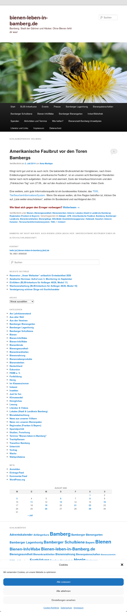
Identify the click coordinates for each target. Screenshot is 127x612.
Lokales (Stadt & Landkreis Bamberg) (93, 212)
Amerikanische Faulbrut (83, 215)
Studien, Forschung (20, 432)
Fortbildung (16, 376)
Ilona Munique (46, 163)
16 (105, 501)
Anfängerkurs (41, 534)
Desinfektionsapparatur (73, 218)
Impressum (79, 607)
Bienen (30, 212)
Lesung (13, 404)
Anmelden (15, 469)
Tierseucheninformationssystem (34, 221)
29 (90, 508)
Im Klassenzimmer (19, 383)
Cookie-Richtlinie (51, 607)
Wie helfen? (57, 120)
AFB (69, 215)
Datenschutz (66, 607)
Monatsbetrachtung (19, 414)
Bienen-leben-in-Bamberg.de (68, 549)
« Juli (30, 515)
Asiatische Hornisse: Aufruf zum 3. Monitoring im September (41, 278)
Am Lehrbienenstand (20, 313)
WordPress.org (17, 479)
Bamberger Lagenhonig (77, 106)
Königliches (16, 400)
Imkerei (70, 212)
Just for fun (15, 393)
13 (61, 501)
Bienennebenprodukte (21, 359)
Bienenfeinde (16, 344)
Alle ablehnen (63, 591)
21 (75, 505)
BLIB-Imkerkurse (28, 106)
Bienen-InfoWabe (45, 113)
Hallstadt (90, 218)
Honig (13, 379)
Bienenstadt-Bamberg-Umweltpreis (85, 120)
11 (31, 501)
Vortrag (13, 449)
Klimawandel (16, 397)
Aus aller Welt (17, 316)
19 (46, 505)
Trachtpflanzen (17, 439)
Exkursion (15, 369)
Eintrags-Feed (17, 472)
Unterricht (15, 446)
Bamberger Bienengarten (71, 113)
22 (90, 505)
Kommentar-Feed (18, 476)
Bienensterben (59, 212)
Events (45, 106)
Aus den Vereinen (19, 320)
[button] (122, 564)
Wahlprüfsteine (17, 456)
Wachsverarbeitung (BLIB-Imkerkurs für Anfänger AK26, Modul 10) (43, 285)
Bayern (90, 542)
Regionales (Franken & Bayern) (24, 215)
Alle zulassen (63, 582)
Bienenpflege (45, 218)
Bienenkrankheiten (29, 218)
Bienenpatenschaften (103, 106)
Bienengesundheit (42, 212)
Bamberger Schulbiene (21, 113)
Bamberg (100, 215)
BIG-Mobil (56, 218)
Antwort (60, 221)
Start (13, 106)
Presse (57, 106)
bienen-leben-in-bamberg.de (29, 20)
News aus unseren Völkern (23, 418)
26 (46, 508)
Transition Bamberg (20, 442)
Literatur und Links (19, 128)
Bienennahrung (17, 355)
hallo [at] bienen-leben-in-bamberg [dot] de (29, 250)
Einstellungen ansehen (63, 600)
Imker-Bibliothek (95, 113)
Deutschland (16, 365)
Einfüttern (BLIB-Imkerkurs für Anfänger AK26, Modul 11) (39, 282)
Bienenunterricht (108, 554)
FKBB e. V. (15, 372)
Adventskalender (21, 535)
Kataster (14, 221)
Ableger (62, 215)
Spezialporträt (17, 428)
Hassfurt (99, 218)
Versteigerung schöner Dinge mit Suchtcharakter (34, 289)
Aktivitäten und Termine (35, 120)
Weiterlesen (71, 207)
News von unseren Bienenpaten (26, 421)
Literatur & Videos (19, 407)
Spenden (15, 120)
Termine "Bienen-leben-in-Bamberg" (28, 435)
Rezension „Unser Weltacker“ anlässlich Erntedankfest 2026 (40, 275)
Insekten (14, 390)
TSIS (53, 221)
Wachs (13, 453)
